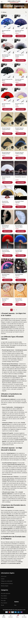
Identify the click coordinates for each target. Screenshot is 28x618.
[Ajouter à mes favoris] (12, 16)
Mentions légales (4, 585)
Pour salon (3, 600)
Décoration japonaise (5, 593)
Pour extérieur (4, 598)
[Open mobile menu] (1, 1)
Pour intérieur (4, 595)
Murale (2, 605)
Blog (15, 605)
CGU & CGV (3, 576)
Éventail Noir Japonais (20, 176)
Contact (2, 578)
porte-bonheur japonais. (15, 563)
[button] (7, 36)
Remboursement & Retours (7, 583)
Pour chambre (4, 602)
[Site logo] (14, 1)
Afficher (4, 12)
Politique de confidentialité (6, 581)
